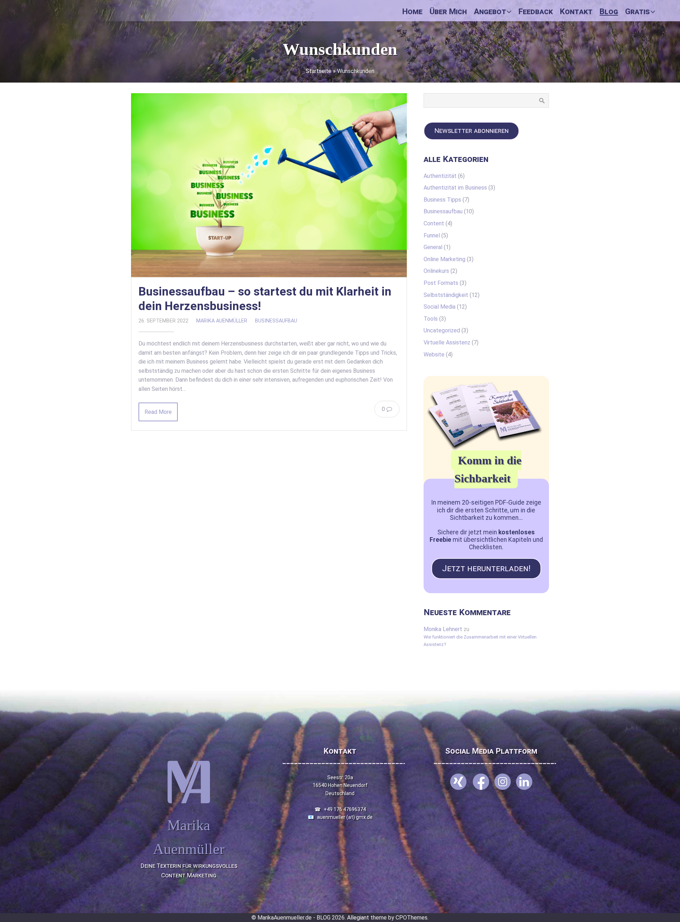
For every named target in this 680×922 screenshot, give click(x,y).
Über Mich (448, 11)
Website (434, 354)
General (433, 247)
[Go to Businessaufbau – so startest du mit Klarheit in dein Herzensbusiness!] (269, 185)
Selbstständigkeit (446, 295)
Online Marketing (444, 259)
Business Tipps (442, 199)
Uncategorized (442, 330)
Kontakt (576, 11)
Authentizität (440, 176)
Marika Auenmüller (221, 321)
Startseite (319, 71)
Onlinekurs (436, 271)
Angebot (490, 11)
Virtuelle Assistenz (447, 342)
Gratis (637, 11)
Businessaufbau (276, 321)
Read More (158, 412)
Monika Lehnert (443, 629)
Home (412, 11)
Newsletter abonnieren (471, 131)
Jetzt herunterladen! (486, 568)
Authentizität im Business (455, 187)
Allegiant (358, 917)
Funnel (432, 235)
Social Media (439, 306)
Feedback (535, 11)
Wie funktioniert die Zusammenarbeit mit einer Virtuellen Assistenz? (480, 640)
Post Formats (441, 283)
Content (434, 223)
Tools (431, 318)
